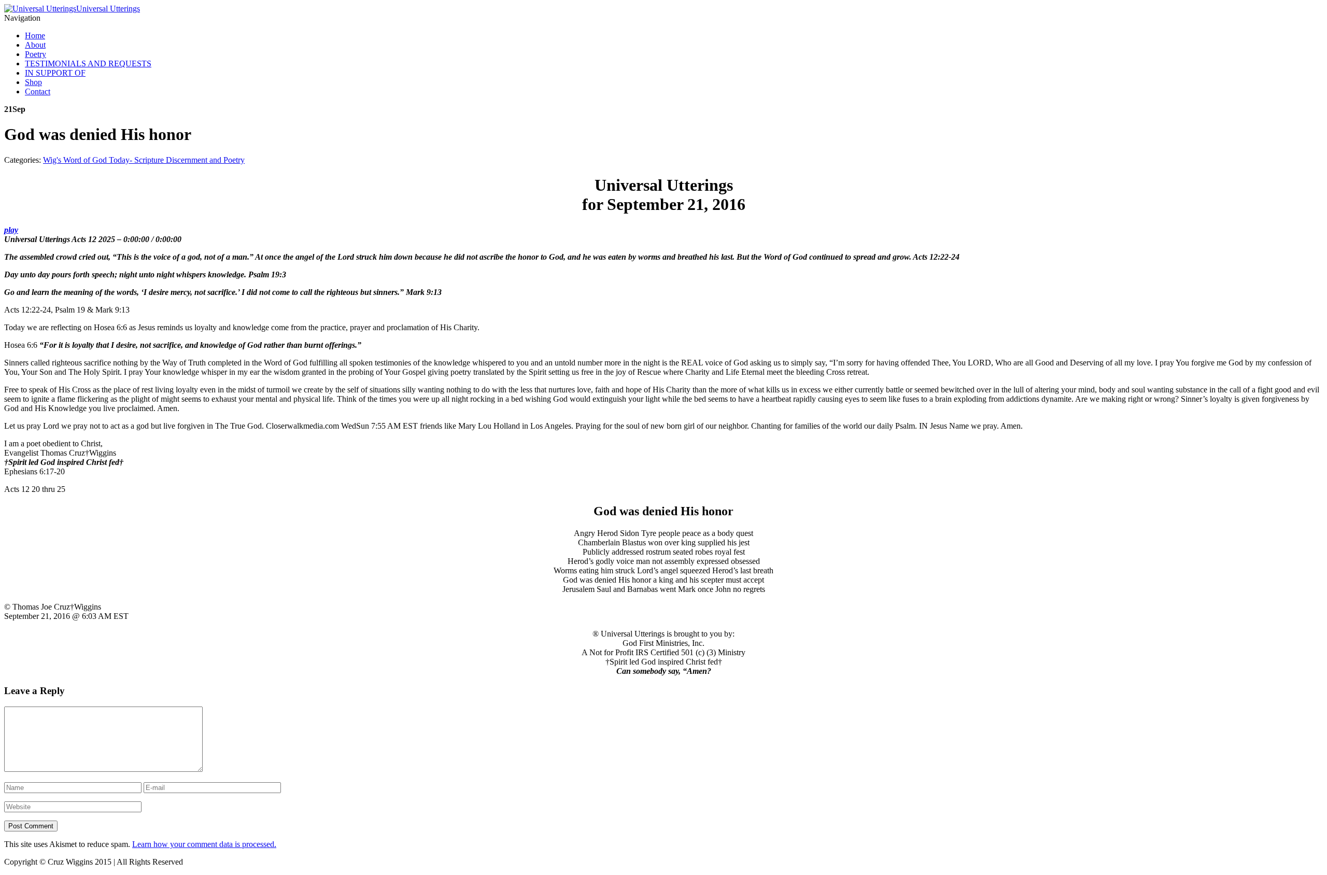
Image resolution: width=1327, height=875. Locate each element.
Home (35, 35)
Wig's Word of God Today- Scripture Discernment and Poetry (144, 160)
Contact (37, 91)
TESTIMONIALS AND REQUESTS (88, 63)
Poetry (35, 54)
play (11, 229)
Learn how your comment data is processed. (204, 844)
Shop (33, 82)
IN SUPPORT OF (55, 72)
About (35, 44)
